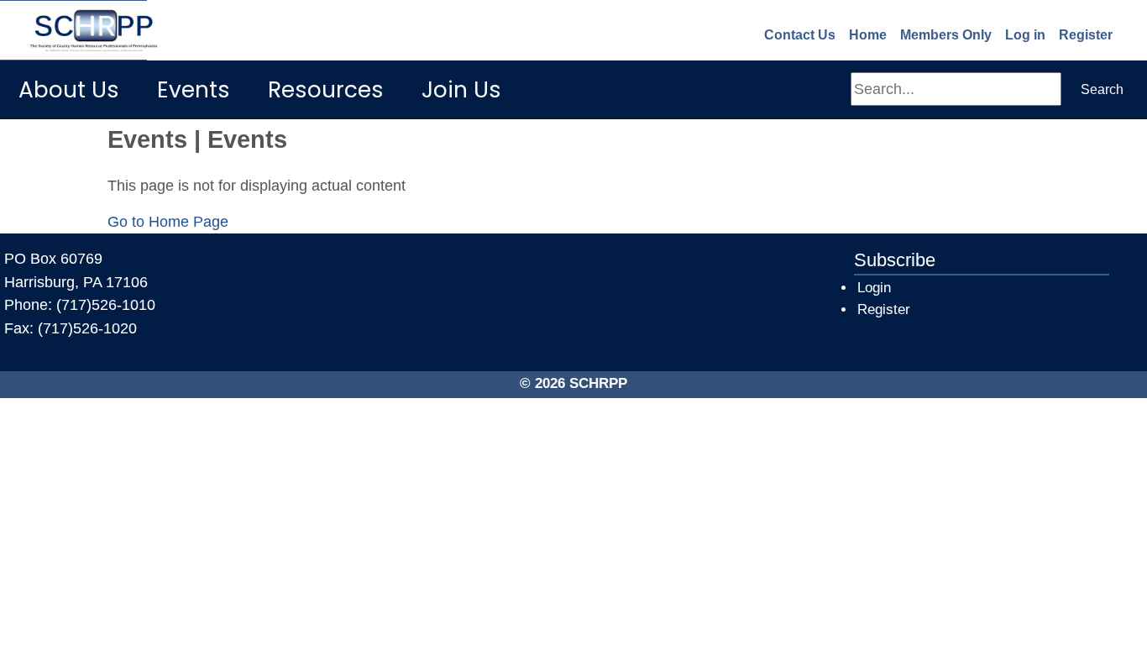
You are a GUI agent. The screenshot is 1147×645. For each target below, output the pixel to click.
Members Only (946, 35)
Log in (1025, 35)
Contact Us (799, 35)
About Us (68, 89)
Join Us (461, 89)
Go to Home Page (167, 221)
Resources (326, 89)
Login (874, 288)
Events (193, 89)
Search (1102, 89)
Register (1086, 35)
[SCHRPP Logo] (73, 30)
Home (868, 35)
